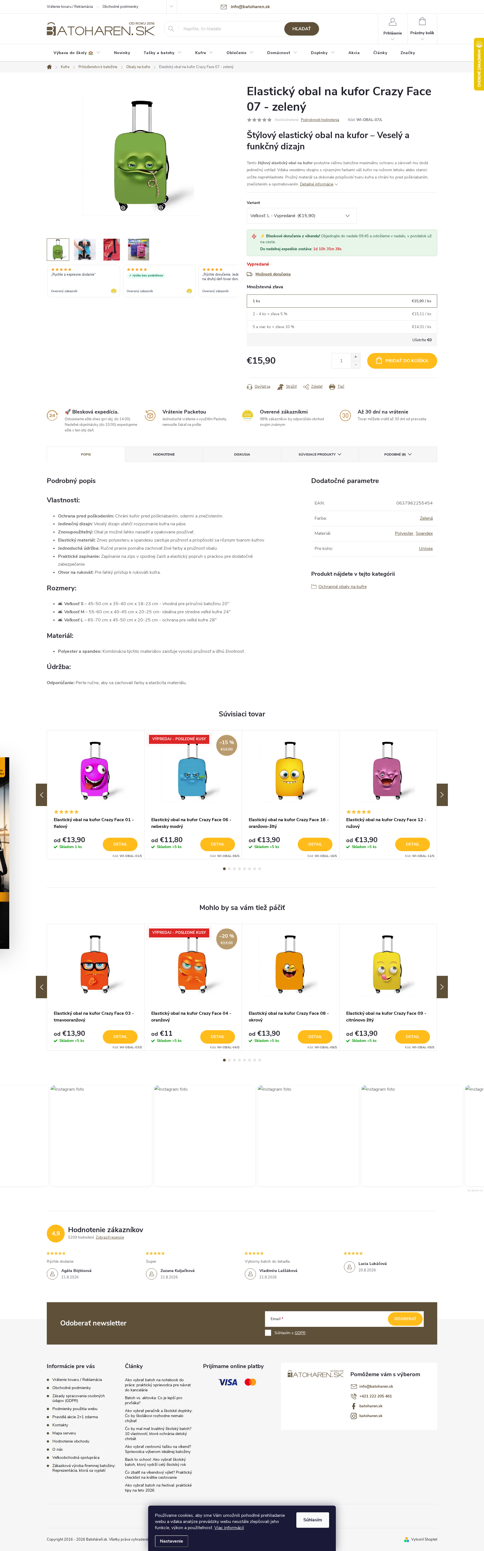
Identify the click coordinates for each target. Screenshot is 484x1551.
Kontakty (60, 1425)
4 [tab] (239, 868)
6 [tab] (249, 868)
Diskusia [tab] (242, 454)
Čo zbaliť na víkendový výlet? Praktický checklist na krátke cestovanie (158, 1475)
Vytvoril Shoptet (424, 1539)
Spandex (424, 533)
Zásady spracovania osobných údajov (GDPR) (78, 1398)
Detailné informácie (316, 184)
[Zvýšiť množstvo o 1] (355, 357)
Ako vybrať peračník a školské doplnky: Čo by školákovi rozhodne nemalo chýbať (158, 1416)
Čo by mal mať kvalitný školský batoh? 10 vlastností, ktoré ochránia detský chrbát (158, 1433)
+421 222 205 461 (375, 1396)
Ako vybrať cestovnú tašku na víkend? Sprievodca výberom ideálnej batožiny (158, 1449)
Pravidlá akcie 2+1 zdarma (75, 1417)
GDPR (300, 1333)
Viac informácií (229, 1528)
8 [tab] (259, 868)
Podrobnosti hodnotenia (320, 120)
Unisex (426, 548)
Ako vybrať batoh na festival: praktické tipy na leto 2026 (158, 1488)
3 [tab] (234, 868)
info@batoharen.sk (376, 1386)
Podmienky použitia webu (74, 1408)
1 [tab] (224, 868)
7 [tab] (254, 868)
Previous (41, 795)
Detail (120, 844)
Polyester (404, 533)
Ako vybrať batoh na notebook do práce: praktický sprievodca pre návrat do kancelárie (158, 1385)
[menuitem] (77, 53)
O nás (57, 1449)
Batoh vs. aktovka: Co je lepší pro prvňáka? (153, 1400)
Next (442, 795)
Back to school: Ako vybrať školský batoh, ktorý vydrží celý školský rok (155, 1462)
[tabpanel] (96, 794)
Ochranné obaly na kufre (342, 587)
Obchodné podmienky (120, 6)
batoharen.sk (371, 1406)
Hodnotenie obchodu (70, 1441)
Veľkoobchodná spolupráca (75, 1457)
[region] (142, 281)
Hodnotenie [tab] (164, 454)
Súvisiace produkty (317, 454)
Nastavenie (171, 1541)
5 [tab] (244, 868)
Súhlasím (312, 1520)
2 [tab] (229, 868)
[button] (95, 1135)
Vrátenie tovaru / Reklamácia (70, 6)
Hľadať (301, 29)
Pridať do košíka (406, 361)
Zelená (426, 518)
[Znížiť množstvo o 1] (355, 364)
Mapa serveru (64, 1433)
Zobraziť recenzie (110, 1237)
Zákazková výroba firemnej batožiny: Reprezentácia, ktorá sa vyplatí (83, 1468)
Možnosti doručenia (273, 274)
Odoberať (405, 1319)
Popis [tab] (86, 454)
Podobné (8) (395, 454)
